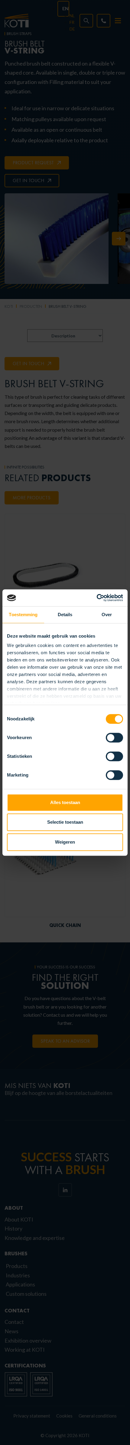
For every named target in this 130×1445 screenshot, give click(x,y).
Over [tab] (107, 614)
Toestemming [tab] (23, 614)
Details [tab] (65, 614)
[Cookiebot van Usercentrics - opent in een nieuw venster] (96, 598)
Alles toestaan (65, 802)
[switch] (114, 737)
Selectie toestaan (65, 822)
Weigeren (65, 842)
